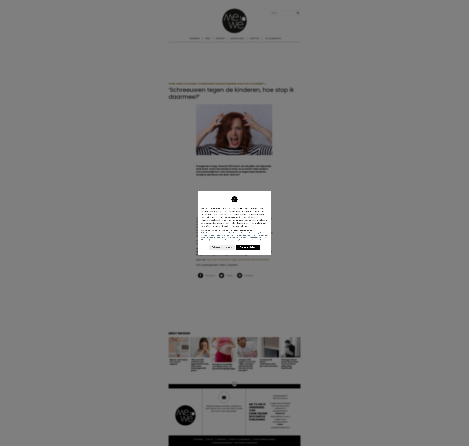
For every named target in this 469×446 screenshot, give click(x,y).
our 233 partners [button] (236, 208)
